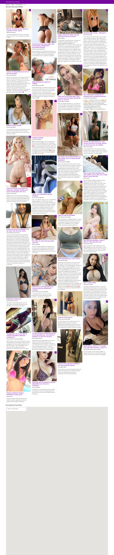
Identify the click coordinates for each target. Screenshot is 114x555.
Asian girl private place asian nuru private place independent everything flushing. (43, 45)
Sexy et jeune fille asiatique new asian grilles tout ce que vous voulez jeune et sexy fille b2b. (95, 174)
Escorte (8, 4)
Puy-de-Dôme (19, 4)
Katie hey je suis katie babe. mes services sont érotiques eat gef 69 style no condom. (69, 98)
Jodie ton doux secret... (65, 317)
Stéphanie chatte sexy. (14, 299)
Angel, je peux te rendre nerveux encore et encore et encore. (68, 35)
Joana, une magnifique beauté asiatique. (42, 195)
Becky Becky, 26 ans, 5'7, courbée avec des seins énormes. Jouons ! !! (95, 346)
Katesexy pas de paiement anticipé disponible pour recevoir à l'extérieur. (43, 383)
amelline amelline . (38, 138)
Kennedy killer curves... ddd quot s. (95, 33)
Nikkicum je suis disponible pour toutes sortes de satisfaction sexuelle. (42, 288)
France (12, 4)
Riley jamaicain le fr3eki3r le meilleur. (41, 82)
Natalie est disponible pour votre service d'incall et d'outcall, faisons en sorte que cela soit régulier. (95, 143)
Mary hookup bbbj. (90, 282)
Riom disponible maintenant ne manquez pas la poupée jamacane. (95, 95)
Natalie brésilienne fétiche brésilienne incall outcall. (15, 393)
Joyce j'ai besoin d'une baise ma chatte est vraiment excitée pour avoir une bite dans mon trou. (17, 190)
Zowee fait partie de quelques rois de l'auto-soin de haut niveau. (18, 230)
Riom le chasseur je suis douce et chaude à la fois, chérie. (17, 29)
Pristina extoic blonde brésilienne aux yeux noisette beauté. (68, 364)
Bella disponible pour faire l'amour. (69, 258)
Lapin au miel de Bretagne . (67, 215)
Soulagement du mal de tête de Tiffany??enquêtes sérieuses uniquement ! (17, 335)
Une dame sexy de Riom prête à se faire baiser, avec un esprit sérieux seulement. (69, 158)
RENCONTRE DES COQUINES (13, 2)
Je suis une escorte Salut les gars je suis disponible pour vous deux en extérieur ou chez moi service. (44, 334)
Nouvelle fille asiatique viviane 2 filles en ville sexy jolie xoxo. (94, 241)
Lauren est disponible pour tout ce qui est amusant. (18, 72)
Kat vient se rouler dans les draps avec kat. (43, 241)
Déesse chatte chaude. (14, 125)
